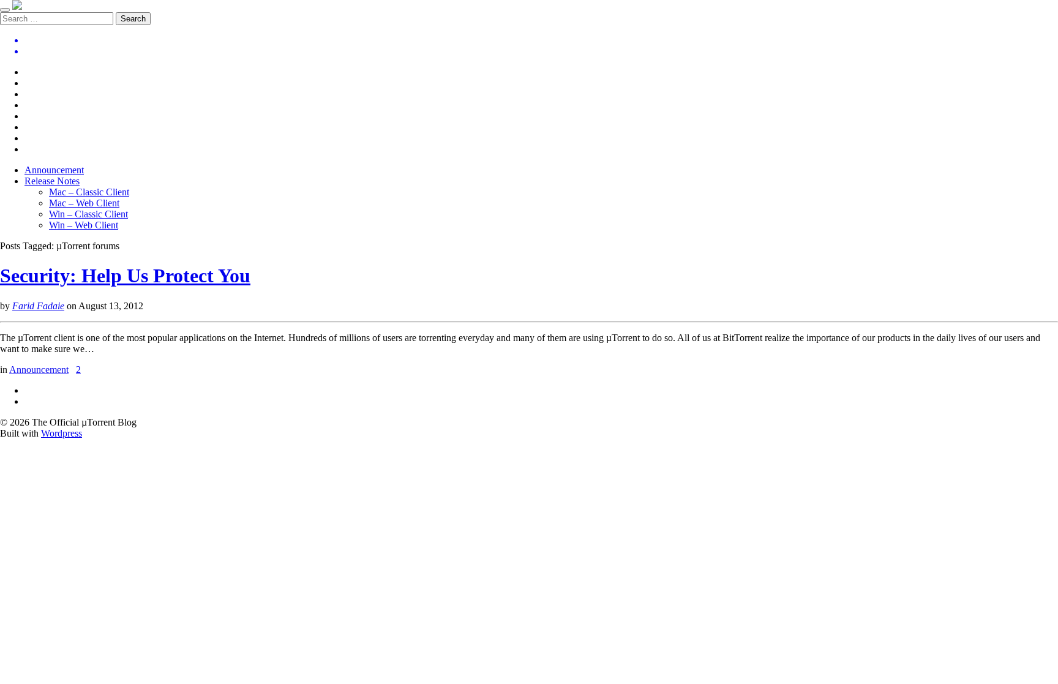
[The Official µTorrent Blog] (17, 6)
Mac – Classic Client (89, 192)
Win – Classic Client (88, 214)
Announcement (54, 170)
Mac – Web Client (84, 203)
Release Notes (52, 181)
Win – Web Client (83, 225)
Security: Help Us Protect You (125, 276)
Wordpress (61, 433)
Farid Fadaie (38, 306)
